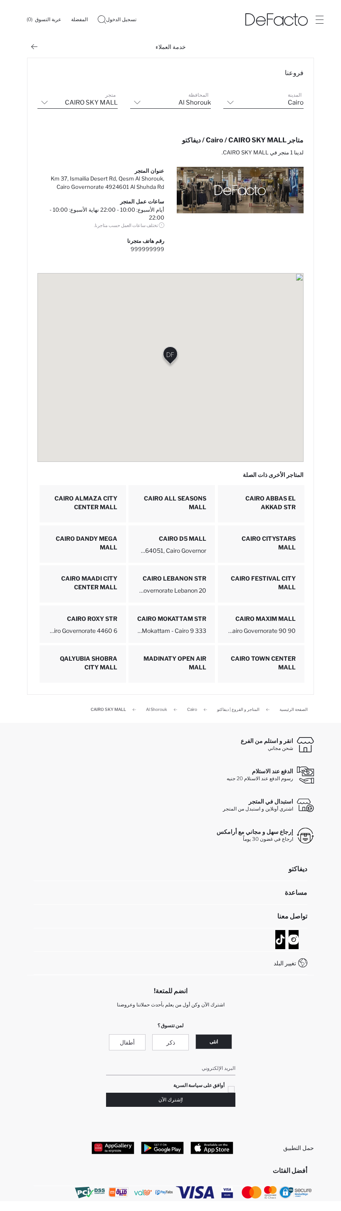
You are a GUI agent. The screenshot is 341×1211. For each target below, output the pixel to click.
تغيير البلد (285, 963)
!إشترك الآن (170, 1099)
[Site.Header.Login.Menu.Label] (319, 19)
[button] (170, 357)
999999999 (147, 249)
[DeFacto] (276, 19)
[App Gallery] (112, 1148)
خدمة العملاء (171, 46)
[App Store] (211, 1148)
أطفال (127, 1042)
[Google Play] (162, 1148)
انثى (214, 1041)
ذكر (170, 1042)
